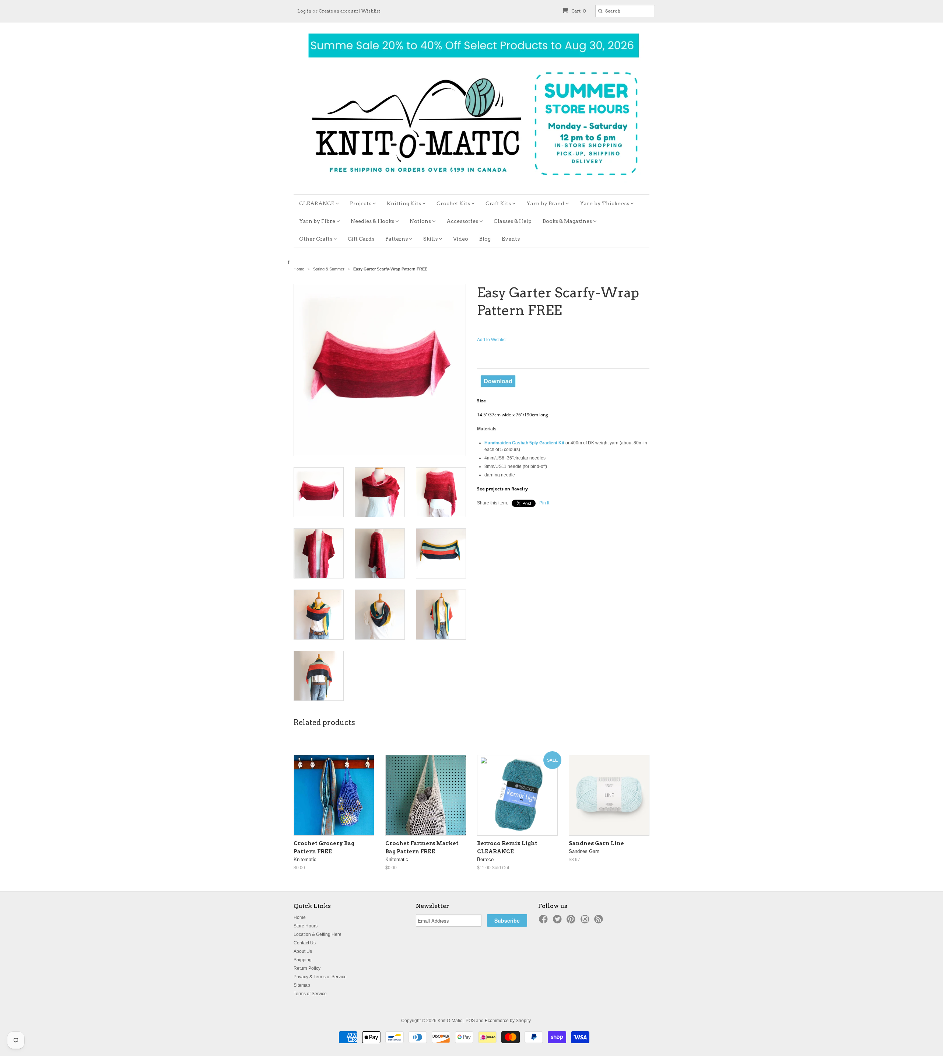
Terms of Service (310, 993)
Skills (431, 239)
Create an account (338, 11)
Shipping (303, 959)
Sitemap (302, 985)
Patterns (397, 239)
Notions (421, 221)
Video (460, 239)
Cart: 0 (578, 11)
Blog (485, 239)
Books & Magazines (568, 221)
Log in (304, 11)
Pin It (544, 503)
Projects (361, 203)
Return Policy (307, 968)
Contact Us (305, 942)
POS (470, 1020)
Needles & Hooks (373, 221)
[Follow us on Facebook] (544, 921)
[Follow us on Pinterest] (572, 921)
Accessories (462, 221)
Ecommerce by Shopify (508, 1020)
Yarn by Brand (545, 203)
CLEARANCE (317, 203)
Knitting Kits (404, 203)
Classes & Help (513, 221)
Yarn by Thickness (605, 203)
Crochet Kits (454, 203)
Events (511, 239)
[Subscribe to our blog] (599, 921)
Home (300, 917)
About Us (303, 951)
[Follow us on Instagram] (586, 921)
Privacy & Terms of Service (320, 976)
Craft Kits (498, 203)
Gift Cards (361, 239)
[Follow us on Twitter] (558, 921)
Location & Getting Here (317, 934)
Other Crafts (316, 239)
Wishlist (370, 11)
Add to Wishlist (491, 339)
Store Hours (306, 926)
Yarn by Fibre (317, 221)
